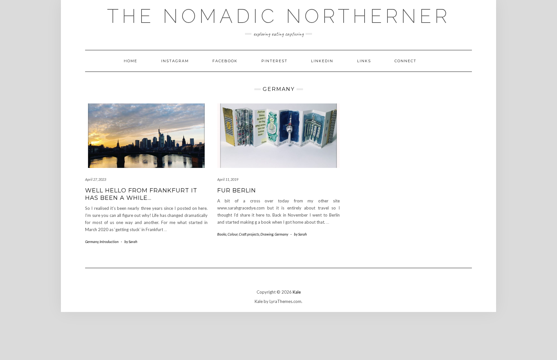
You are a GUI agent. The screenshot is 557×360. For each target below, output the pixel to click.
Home (130, 61)
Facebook (225, 61)
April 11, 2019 (227, 179)
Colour (233, 234)
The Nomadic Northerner (278, 16)
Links (364, 61)
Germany (91, 241)
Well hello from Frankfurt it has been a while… (141, 194)
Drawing (266, 234)
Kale (297, 292)
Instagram (175, 61)
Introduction (109, 241)
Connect (405, 61)
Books (221, 234)
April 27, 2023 (95, 179)
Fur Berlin (236, 190)
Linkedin (322, 61)
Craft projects (249, 234)
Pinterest (274, 61)
